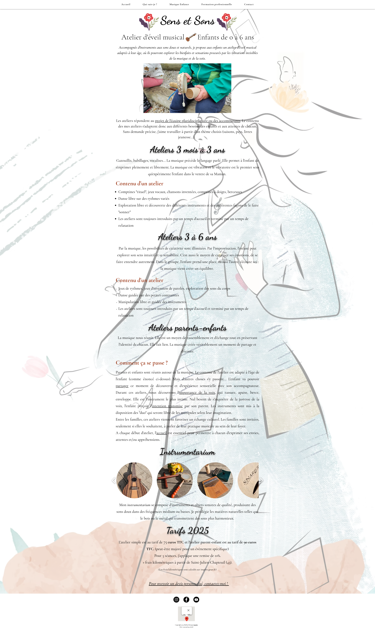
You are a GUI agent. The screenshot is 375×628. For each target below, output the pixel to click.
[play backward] (113, 480)
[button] (134, 480)
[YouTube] (196, 600)
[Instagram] (176, 600)
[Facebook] (186, 600)
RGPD (196, 625)
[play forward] (261, 480)
